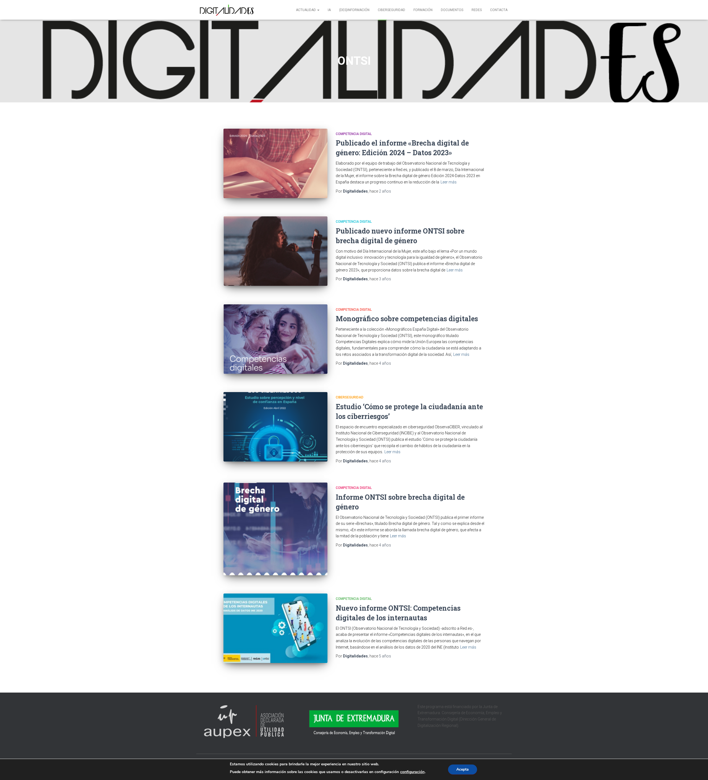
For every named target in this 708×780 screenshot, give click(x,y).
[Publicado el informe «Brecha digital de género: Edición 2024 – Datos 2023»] (275, 163)
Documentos (452, 10)
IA (329, 10)
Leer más (449, 182)
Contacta (498, 10)
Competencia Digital (354, 134)
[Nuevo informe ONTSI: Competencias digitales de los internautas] (275, 628)
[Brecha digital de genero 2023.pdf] (275, 251)
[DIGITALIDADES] (226, 10)
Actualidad (306, 10)
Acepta (462, 769)
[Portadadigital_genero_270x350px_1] (275, 529)
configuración (412, 771)
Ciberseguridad (391, 10)
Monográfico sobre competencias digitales (407, 318)
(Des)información (354, 10)
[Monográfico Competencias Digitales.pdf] (275, 339)
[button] (318, 10)
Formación (423, 10)
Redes (477, 10)
